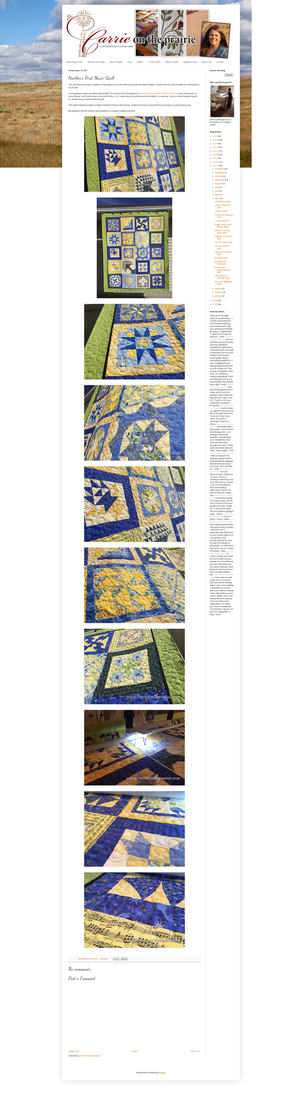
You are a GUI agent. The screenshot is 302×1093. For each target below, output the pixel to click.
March (218, 289)
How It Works (116, 62)
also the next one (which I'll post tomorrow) (158, 93)
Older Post (195, 1051)
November (219, 173)
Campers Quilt (221, 211)
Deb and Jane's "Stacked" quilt (222, 277)
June (217, 191)
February (219, 292)
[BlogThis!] (117, 958)
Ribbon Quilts (171, 62)
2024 (215, 140)
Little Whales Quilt (222, 202)
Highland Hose (190, 62)
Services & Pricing (96, 62)
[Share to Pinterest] (126, 958)
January (218, 296)
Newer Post (74, 1051)
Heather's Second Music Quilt (222, 231)
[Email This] (114, 958)
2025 (215, 136)
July (216, 187)
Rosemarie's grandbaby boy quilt (222, 269)
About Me (207, 62)
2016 (215, 300)
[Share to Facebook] (123, 958)
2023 (215, 144)
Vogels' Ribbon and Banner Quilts (223, 225)
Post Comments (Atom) (90, 1056)
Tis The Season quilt (223, 242)
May (217, 195)
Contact (220, 62)
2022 (215, 147)
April (217, 198)
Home (134, 1051)
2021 (215, 151)
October (219, 176)
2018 (215, 162)
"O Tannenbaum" (222, 221)
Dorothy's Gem (221, 258)
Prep (129, 62)
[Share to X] (120, 958)
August (218, 184)
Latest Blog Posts (74, 62)
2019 (215, 158)
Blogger (162, 1073)
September (220, 180)
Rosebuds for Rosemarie (220, 262)
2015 (215, 304)
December (219, 169)
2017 (215, 166)
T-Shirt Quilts (154, 62)
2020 (215, 155)
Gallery (140, 62)
